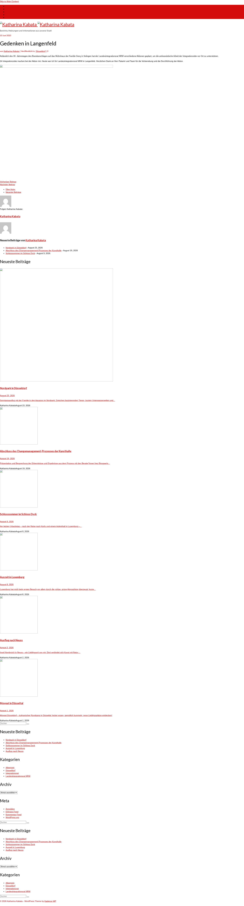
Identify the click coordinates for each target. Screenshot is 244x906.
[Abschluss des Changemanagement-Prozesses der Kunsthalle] (122, 426)
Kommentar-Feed (13, 814)
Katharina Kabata (11, 51)
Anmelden (10, 809)
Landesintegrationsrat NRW (18, 776)
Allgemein (10, 767)
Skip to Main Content (9, 1)
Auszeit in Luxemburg (15, 748)
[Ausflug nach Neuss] (122, 615)
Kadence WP (50, 901)
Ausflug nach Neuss (14, 751)
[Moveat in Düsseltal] (122, 678)
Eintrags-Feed (12, 812)
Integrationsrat (12, 773)
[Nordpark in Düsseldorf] (122, 325)
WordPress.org (12, 817)
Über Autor (10, 189)
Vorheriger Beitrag (8, 182)
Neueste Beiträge (13, 192)
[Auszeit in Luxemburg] (122, 552)
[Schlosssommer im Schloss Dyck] (122, 489)
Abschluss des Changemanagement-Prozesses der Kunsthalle (33, 250)
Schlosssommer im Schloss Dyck (20, 253)
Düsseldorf (40, 51)
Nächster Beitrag (7, 184)
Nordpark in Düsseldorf (16, 248)
